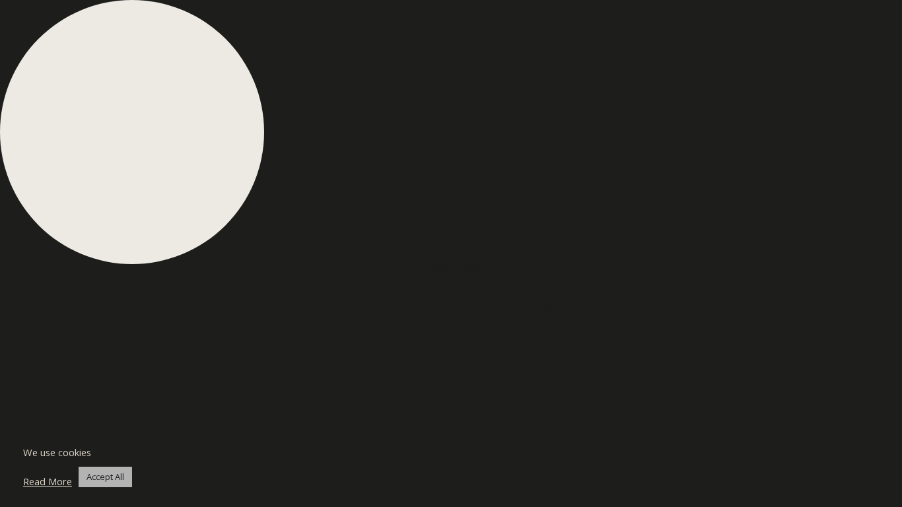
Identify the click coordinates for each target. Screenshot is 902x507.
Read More (47, 481)
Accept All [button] (105, 477)
